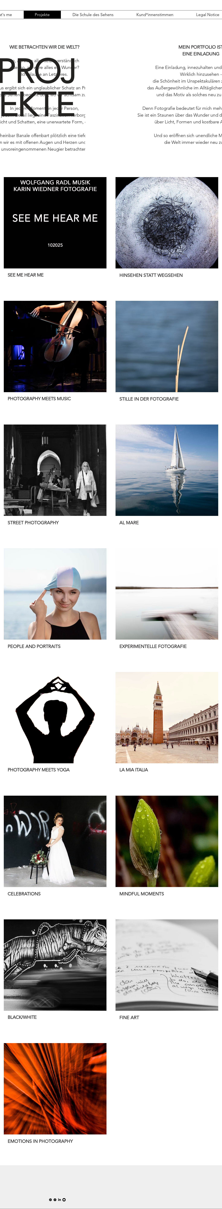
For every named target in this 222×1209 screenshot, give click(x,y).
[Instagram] (50, 1199)
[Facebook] (55, 1199)
